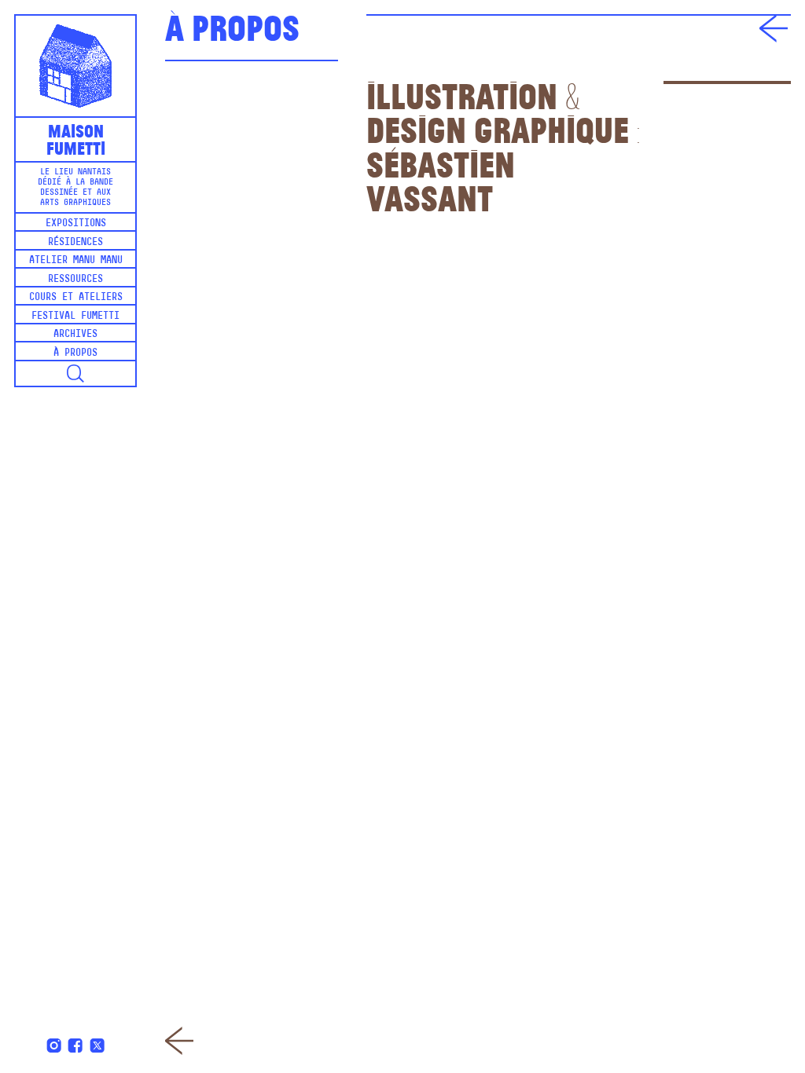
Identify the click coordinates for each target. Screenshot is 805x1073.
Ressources (75, 279)
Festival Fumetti (75, 316)
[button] (75, 373)
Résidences (75, 242)
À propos (75, 353)
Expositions (76, 223)
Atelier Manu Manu (76, 260)
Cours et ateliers (76, 297)
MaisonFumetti (75, 139)
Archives (75, 334)
